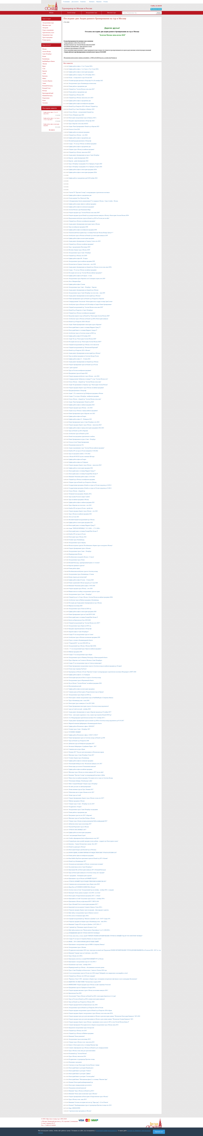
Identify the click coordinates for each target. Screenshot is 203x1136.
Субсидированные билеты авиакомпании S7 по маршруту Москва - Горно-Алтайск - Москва (93, 201)
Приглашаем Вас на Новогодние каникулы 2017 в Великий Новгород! (87, 870)
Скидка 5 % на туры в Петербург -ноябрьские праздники (84, 396)
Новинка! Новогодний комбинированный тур (81, 1082)
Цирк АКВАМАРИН (74, 1108)
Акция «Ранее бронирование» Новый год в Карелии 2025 (84, 126)
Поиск (159, 13)
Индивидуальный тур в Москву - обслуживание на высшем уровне (86, 967)
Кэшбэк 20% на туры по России (77, 534)
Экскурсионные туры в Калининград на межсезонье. (82, 83)
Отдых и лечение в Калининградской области (81, 640)
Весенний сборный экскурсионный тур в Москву (82, 519)
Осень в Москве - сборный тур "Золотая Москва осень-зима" (85, 382)
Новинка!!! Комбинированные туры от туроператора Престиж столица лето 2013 (90, 1105)
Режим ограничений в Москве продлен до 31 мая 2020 (83, 583)
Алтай (44, 73)
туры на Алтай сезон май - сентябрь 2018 (80, 709)
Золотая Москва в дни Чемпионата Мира (80, 209)
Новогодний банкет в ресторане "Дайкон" (80, 1073)
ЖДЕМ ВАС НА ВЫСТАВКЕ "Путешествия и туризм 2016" (85, 982)
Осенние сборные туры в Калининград (79, 758)
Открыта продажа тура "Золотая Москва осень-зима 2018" (84, 212)
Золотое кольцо (71, 12)
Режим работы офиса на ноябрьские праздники (81, 855)
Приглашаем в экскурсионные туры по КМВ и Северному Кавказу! (87, 944)
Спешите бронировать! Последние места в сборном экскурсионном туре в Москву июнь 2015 (93, 1025)
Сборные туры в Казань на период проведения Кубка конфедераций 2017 (88, 821)
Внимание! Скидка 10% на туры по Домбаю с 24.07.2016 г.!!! (85, 924)
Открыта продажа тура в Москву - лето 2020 (81, 588)
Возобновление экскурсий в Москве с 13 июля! (81, 557)
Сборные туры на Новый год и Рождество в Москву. (83, 482)
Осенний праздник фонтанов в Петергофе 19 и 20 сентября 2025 (86, 80)
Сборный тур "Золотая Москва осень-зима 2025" (82, 89)
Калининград (45, 59)
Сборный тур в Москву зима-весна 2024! (80, 152)
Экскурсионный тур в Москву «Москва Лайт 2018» (82, 646)
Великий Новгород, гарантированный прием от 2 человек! (84, 562)
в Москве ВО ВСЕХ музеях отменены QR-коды (81, 456)
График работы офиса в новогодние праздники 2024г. (83, 169)
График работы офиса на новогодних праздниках (82, 689)
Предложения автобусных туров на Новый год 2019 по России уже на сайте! (89, 218)
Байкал (44, 78)
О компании (66, 1)
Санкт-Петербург (47, 54)
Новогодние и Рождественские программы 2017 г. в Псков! (84, 895)
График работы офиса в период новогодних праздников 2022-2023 (86, 428)
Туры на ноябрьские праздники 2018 (78, 227)
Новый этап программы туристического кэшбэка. (82, 436)
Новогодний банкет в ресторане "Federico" (80, 1070)
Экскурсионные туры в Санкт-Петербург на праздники (83, 809)
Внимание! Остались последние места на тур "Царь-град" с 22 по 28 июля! (88, 1102)
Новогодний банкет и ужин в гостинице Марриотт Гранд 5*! (85, 327)
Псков (44, 100)
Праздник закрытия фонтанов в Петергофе (80, 628)
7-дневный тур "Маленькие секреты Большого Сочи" (83, 927)
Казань (44, 56)
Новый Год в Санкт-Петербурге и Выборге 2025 (81, 109)
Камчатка (44, 76)
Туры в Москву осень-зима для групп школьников (82, 1050)
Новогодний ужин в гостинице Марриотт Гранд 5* (82, 471)
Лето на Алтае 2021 (74, 517)
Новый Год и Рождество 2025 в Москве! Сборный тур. (83, 106)
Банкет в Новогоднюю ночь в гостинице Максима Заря (83, 1045)
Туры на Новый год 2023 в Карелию (78, 430)
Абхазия (44, 64)
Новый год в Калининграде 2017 (77, 861)
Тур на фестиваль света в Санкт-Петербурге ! (81, 867)
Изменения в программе (75, 1062)
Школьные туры (111, 12)
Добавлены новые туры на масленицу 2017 (80, 824)
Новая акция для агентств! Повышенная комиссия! (82, 766)
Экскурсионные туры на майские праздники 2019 (82, 261)
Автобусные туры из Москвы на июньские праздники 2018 (84, 637)
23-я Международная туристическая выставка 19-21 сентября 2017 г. (87, 717)
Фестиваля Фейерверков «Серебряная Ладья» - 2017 (82, 746)
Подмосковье (45, 98)
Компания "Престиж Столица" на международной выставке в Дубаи (87, 775)
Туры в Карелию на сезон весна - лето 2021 (80, 505)
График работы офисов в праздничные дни (80, 195)
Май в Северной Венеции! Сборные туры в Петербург (83, 783)
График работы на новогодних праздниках (80, 832)
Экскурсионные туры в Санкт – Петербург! (80, 594)
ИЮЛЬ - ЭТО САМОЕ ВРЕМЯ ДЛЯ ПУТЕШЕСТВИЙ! (84, 941)
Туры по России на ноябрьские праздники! (80, 370)
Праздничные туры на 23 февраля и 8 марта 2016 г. (82, 987)
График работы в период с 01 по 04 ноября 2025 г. (82, 75)
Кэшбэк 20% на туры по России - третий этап (81, 508)
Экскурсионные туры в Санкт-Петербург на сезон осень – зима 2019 (87, 293)
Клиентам (83, 1)
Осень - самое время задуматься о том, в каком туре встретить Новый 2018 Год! (90, 715)
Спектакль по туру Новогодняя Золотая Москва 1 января (84, 1065)
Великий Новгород (47, 86)
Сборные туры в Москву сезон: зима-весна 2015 (81, 1042)
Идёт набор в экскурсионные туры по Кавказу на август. (84, 913)
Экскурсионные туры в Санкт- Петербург (80, 252)
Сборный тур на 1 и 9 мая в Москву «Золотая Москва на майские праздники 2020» (91, 597)
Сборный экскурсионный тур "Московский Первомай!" (83, 347)
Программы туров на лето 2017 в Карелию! (80, 815)
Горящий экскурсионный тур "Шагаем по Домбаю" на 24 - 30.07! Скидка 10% (89, 918)
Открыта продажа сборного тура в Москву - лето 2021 (83, 511)
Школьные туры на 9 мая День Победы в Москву (82, 818)
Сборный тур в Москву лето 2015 (78, 1030)
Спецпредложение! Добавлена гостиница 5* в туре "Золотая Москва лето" (88, 379)
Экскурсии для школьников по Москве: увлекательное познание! (86, 864)
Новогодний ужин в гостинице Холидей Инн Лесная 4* (83, 474)
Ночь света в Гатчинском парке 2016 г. (79, 915)
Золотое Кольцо (46, 51)
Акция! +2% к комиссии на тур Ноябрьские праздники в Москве (86, 393)
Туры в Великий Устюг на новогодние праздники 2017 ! (83, 904)
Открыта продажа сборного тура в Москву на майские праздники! (86, 387)
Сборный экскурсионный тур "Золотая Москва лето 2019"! (84, 623)
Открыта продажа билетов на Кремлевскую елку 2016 (83, 1005)
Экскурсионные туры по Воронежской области (81, 680)
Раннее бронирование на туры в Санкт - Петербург (82, 439)
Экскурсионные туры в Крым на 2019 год (80, 626)
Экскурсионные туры (91, 12)
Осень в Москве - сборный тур (77, 491)
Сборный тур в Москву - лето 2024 (78, 135)
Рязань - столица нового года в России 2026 (80, 77)
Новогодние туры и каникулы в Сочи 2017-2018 (81, 703)
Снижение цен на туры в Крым (77, 749)
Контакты (91, 1)
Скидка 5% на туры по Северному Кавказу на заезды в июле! (85, 939)
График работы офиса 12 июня (77, 284)
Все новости (52, 129)
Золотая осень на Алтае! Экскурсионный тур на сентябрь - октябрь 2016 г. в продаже (91, 890)
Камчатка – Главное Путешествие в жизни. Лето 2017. (83, 844)
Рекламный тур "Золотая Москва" (78, 1053)
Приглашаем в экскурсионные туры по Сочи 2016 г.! (83, 961)
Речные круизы (46, 40)
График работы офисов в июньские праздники (81, 761)
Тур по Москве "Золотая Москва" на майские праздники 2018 (85, 683)
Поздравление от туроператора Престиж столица (82, 1059)
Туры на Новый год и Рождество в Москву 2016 (81, 1002)
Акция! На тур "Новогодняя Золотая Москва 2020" (82, 339)
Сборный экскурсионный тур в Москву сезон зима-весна (84, 344)
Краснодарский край (47, 93)
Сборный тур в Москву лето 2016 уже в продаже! (82, 976)
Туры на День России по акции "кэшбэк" (79, 496)
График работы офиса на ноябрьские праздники (81, 103)
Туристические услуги (48, 32)
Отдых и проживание (48, 30)
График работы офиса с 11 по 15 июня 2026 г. (50, 113)
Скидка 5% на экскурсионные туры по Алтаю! (81, 634)
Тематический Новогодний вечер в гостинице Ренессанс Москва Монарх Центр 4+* (91, 232)
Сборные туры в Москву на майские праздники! (81, 149)
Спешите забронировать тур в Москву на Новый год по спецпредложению (88, 1048)
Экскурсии (45, 27)
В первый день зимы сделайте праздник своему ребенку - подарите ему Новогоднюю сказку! (93, 841)
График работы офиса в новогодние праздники (51, 125)
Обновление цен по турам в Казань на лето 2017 (81, 792)
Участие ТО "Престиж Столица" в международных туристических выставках (89, 192)
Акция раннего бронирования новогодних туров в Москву (84, 224)
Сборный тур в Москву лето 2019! (78, 255)
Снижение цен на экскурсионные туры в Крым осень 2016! (84, 884)
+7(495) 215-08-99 (156, 6)
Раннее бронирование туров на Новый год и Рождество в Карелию (86, 298)
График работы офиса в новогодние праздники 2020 (82, 611)
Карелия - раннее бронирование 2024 (78, 158)
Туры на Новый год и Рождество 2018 (79, 740)
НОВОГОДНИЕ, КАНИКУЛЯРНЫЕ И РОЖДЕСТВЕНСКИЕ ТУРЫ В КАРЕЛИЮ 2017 (93, 852)
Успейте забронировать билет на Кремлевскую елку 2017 (84, 838)
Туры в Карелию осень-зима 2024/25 (78, 123)
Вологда (44, 90)
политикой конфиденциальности (106, 1130)
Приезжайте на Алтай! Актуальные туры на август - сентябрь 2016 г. (87, 898)
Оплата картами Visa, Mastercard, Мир (79, 198)
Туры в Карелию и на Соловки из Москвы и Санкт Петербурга (85, 660)
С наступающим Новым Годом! (77, 835)
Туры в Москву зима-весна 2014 (77, 1056)
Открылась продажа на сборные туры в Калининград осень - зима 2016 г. (88, 921)
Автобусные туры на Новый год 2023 (79, 433)
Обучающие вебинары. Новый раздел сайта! (80, 781)
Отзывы (105, 1)
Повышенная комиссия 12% (76, 445)
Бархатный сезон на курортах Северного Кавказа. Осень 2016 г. (85, 907)
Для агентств (75, 1)
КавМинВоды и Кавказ (48, 61)
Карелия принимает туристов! (77, 565)
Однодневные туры (47, 35)
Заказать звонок (156, 9)
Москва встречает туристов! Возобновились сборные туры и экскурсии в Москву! (90, 545)
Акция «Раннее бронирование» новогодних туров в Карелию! (85, 324)
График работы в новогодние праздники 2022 (81, 468)
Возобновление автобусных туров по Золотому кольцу (83, 571)
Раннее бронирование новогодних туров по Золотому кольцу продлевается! (89, 706)
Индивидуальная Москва (75, 554)
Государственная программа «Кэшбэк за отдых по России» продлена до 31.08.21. (90, 488)
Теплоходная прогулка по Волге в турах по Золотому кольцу (85, 677)
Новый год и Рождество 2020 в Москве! (79, 321)
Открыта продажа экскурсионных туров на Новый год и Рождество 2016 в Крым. (90, 1010)
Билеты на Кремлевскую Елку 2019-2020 (80, 620)
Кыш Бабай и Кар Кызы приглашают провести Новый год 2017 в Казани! (88, 858)
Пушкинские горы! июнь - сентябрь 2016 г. (80, 964)
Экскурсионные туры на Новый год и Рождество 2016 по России (86, 1007)
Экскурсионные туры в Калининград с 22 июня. (81, 574)
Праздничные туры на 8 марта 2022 (78, 373)
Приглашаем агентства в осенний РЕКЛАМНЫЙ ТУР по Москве (86, 959)
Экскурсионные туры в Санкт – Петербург (80, 551)
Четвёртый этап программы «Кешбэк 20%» (80, 494)
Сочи (43, 68)
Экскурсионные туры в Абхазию (77, 947)
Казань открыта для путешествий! (78, 577)
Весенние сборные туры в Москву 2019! (79, 250)
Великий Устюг (46, 88)
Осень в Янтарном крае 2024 (76, 115)
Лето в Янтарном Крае (75, 281)
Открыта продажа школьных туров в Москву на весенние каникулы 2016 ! (88, 990)
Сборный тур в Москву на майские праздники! (81, 244)
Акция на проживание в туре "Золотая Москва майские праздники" (86, 448)
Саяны (44, 83)
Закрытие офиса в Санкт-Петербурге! (79, 631)
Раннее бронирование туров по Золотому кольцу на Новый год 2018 (87, 738)
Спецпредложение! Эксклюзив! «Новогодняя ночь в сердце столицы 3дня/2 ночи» (90, 301)
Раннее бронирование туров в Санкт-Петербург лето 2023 (84, 422)
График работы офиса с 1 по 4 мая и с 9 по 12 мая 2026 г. (51, 119)
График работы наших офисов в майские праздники (82, 204)
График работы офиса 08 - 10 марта (78, 258)
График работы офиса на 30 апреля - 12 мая (80, 275)
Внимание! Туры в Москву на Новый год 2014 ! (81, 1091)
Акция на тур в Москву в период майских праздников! (83, 410)
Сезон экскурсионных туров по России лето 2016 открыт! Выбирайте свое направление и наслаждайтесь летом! (98, 973)
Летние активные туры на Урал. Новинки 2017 (81, 789)
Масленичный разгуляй (75, 686)
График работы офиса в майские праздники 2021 (82, 502)
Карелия (44, 71)
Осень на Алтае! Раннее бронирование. (79, 442)
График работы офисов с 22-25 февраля (79, 674)
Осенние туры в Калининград (76, 540)
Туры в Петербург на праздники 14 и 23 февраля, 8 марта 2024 (85, 164)
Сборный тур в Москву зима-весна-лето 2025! (81, 97)
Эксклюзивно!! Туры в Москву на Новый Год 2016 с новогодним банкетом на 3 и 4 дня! (92, 996)
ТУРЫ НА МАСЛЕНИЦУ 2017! (77, 829)
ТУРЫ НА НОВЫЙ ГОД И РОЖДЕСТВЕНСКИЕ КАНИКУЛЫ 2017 (87, 881)
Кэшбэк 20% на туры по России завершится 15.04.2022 (83, 451)
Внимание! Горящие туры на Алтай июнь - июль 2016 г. (83, 953)
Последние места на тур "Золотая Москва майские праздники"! (85, 273)
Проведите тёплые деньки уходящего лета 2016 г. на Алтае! (84, 893)
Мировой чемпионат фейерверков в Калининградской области (85, 723)
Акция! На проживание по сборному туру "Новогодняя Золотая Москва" (88, 384)
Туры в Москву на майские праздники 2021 (80, 514)
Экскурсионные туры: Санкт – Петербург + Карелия (83, 287)
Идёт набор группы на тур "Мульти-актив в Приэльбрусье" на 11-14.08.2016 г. (89, 930)
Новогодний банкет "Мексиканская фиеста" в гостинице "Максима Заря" (88, 1079)
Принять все (159, 1132)
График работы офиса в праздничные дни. (80, 100)
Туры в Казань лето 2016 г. (76, 956)
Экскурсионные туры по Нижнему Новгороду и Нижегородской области (88, 657)
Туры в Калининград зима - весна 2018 (79, 700)
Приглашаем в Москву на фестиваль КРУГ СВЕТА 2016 (84, 901)
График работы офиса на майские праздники (80, 769)
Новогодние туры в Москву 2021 (77, 537)
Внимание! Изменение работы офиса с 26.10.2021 (82, 476)
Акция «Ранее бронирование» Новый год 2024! (81, 402)
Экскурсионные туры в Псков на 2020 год (80, 608)
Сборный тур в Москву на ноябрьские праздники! (82, 221)
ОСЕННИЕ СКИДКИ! (75, 732)
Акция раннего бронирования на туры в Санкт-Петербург (84, 155)
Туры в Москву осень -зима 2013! (78, 1099)
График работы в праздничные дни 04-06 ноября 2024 (83, 178)
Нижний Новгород (47, 95)
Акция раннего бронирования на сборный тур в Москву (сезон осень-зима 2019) (90, 267)
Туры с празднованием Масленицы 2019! (79, 247)
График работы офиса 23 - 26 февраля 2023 (80, 419)
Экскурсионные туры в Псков (77, 560)
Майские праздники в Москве (77, 801)
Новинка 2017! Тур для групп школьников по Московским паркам (86, 752)
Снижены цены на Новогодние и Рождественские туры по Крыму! (86, 692)
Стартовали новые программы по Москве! (80, 1111)
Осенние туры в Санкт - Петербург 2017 (79, 729)
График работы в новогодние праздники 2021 (81, 522)
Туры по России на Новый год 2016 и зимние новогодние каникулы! (87, 999)
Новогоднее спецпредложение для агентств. (80, 1085)
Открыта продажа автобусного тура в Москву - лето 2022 (84, 376)
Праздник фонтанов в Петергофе (77, 390)
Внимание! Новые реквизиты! (77, 1036)
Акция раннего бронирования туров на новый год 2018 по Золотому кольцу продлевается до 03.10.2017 (96, 720)
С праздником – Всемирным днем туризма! (80, 875)
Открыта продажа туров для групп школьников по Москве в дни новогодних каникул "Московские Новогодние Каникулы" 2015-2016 (104, 1016)
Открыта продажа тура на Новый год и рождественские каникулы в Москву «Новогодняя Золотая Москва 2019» (99, 215)
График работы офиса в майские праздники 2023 (82, 405)
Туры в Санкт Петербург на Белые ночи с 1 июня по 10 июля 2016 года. (88, 970)
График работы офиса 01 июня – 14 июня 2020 (81, 580)
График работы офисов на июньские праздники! (81, 207)
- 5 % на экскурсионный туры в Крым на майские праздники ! (85, 649)
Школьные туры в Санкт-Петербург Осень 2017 (81, 755)
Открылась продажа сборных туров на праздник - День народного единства (89, 910)
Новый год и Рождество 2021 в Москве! (79, 350)
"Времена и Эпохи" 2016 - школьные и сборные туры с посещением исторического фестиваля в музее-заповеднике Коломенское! (103, 979)
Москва (51, 12)
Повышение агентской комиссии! (77, 1088)
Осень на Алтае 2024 (74, 129)
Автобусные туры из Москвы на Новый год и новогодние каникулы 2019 (88, 235)
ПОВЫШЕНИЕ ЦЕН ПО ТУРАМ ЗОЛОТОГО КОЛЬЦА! (84, 933)
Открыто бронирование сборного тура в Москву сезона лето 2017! (86, 798)
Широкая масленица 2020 (75, 605)
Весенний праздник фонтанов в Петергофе (80, 141)
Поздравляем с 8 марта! (75, 806)
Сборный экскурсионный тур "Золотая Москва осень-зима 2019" (86, 307)
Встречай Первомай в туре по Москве (79, 827)
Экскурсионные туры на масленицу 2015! (80, 1039)
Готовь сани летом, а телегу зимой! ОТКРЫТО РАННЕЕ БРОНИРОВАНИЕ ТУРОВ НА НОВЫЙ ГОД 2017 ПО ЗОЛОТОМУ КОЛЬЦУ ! (106, 936)
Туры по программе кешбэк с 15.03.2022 (79, 453)
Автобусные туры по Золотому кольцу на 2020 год (82, 333)
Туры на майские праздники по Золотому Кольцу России (84, 356)
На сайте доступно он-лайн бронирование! (80, 786)
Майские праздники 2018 (75, 651)
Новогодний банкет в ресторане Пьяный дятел (81, 1068)
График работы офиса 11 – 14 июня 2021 (79, 359)
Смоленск (45, 103)
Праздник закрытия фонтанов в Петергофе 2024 (81, 121)
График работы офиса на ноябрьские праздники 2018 (83, 230)
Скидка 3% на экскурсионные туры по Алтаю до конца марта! (85, 663)
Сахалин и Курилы (47, 81)
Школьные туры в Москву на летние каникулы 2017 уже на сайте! (86, 772)
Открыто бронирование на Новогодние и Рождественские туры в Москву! (88, 1096)
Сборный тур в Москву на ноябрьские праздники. (82, 479)
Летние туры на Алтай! (75, 795)
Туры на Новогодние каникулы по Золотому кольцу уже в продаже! (87, 872)
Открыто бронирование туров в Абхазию (80, 548)
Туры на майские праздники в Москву (79, 499)
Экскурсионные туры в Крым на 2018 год (80, 695)
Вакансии (98, 1)
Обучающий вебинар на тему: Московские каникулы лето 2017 (85, 763)
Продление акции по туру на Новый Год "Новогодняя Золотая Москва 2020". (89, 316)
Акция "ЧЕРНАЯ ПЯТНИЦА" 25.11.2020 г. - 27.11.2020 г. (84, 528)
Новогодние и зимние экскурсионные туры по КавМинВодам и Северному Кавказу (91, 697)
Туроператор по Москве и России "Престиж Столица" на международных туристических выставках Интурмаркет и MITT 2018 (102, 672)
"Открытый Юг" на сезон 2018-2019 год (79, 643)
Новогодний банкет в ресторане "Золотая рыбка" (82, 1076)
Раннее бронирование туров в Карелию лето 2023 (82, 413)
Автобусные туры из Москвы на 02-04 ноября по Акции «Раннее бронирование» (90, 304)
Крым (44, 66)
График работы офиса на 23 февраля (78, 462)
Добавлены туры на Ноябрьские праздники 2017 (81, 743)
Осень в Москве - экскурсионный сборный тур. (81, 112)
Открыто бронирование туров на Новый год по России (83, 364)
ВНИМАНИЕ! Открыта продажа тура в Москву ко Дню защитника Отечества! (90, 984)
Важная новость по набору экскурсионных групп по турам (84, 591)
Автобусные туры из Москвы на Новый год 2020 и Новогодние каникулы (88, 318)
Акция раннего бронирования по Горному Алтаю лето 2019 (84, 241)
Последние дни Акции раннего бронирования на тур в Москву (85, 603)
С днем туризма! (73, 367)
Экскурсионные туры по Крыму (77, 542)
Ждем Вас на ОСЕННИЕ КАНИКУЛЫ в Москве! (82, 887)
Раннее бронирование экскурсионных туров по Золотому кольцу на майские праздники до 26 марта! (95, 666)
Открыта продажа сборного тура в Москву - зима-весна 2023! (85, 425)
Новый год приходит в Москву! (77, 847)
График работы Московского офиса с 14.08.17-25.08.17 (83, 735)
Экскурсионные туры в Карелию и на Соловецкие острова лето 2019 (87, 278)
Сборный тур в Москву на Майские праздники (81, 1033)
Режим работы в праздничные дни (78, 86)
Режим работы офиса (74, 568)
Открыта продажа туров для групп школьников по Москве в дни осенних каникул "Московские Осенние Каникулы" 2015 (101, 1019)
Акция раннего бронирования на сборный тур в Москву (83, 290)
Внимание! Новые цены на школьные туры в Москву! (83, 1093)
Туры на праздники (47, 37)
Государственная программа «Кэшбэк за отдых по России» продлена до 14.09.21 (90, 485)
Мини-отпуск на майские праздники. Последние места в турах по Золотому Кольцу (91, 778)
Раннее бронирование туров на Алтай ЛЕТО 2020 (82, 614)
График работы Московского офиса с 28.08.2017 (81, 726)
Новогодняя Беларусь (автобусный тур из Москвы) (82, 849)
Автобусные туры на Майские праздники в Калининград (84, 600)
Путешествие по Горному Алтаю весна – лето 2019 (82, 264)
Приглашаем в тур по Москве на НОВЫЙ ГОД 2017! (83, 878)
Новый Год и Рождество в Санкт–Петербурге (81, 310)
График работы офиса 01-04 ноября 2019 (80, 336)
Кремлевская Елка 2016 (75, 993)
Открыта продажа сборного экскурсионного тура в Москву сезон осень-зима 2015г (91, 1013)
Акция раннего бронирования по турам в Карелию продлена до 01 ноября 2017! (90, 712)
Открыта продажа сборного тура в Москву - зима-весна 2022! (85, 465)
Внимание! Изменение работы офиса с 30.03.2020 (82, 585)
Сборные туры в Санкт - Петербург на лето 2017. (82, 804)
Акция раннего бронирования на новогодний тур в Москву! (85, 296)
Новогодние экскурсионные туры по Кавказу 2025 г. (83, 118)
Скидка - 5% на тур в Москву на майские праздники (82, 143)
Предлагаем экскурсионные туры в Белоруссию (81, 1027)
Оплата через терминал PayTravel (77, 669)
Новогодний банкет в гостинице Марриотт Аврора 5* (83, 330)
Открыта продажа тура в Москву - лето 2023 (81, 408)
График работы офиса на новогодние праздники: (81, 238)
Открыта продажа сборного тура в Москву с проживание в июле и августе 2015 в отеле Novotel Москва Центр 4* (99, 1022)
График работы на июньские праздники (79, 132)
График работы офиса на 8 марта (77, 416)
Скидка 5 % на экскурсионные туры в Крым (80, 654)
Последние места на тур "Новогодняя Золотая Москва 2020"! (85, 341)
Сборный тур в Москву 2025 (76, 95)
